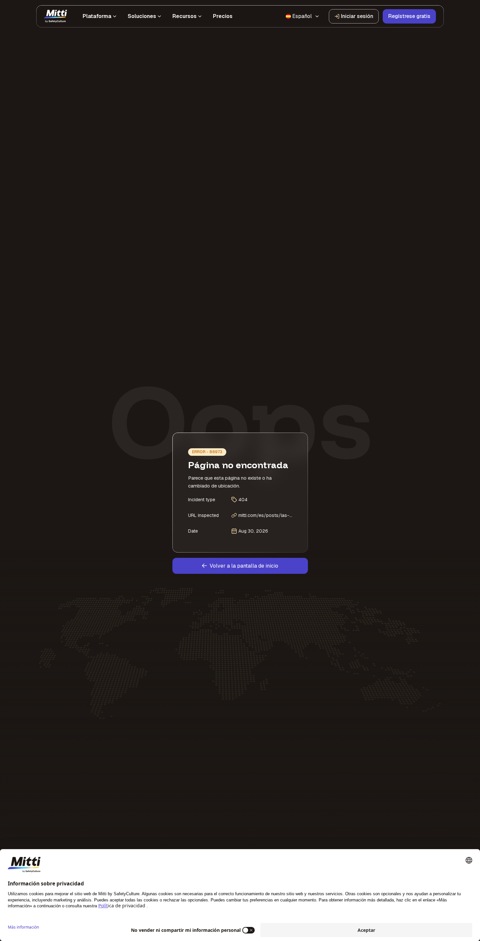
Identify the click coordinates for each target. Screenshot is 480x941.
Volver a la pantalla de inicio (244, 565)
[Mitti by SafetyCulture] (55, 16)
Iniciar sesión (357, 16)
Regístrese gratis (409, 16)
